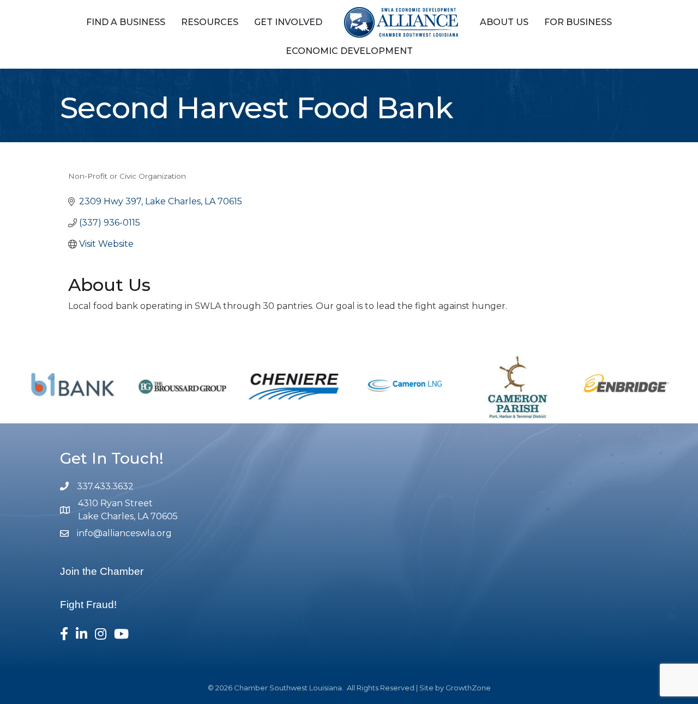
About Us (504, 22)
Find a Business (125, 22)
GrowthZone (468, 687)
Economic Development (349, 51)
